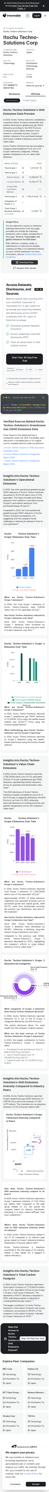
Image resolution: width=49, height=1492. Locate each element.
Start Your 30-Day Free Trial (24, 359)
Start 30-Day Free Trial (32, 1338)
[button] (40, 168)
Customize (15, 1484)
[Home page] (11, 16)
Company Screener (14, 28)
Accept (35, 1484)
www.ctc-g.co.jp (34, 85)
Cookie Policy (31, 1473)
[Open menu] (45, 15)
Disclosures (14, 94)
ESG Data (35, 94)
